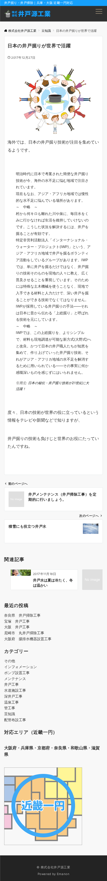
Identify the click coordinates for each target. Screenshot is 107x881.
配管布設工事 (15, 720)
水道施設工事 (15, 690)
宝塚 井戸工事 (17, 621)
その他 (9, 661)
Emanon (63, 874)
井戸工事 (11, 684)
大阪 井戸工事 (17, 627)
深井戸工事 (13, 696)
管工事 (9, 708)
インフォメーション (20, 667)
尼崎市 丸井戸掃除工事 (24, 633)
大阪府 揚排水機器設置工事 (27, 639)
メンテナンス (15, 678)
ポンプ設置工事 (17, 672)
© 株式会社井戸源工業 (53, 867)
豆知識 (9, 714)
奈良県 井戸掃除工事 (22, 615)
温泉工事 (11, 702)
